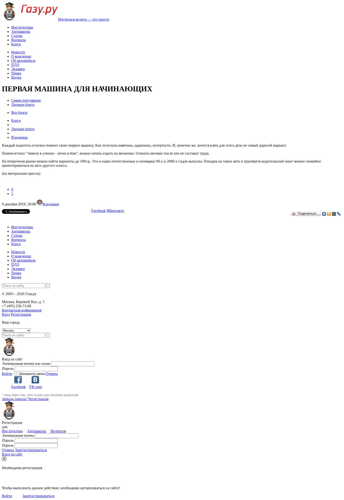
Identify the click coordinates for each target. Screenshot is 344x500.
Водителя (58, 431)
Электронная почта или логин (26, 364)
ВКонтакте (115, 211)
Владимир (51, 204)
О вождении (21, 56)
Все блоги (19, 113)
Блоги (16, 44)
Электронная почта (18, 435)
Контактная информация (21, 310)
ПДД (15, 65)
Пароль (8, 368)
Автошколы (20, 31)
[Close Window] (4, 458)
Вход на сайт (12, 454)
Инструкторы (22, 27)
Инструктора (12, 431)
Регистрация (21, 314)
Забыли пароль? (14, 399)
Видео (16, 77)
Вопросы (18, 40)
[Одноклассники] (329, 214)
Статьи (16, 36)
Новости (18, 52)
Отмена (52, 374)
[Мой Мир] (334, 214)
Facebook (98, 211)
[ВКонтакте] (324, 214)
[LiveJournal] (339, 214)
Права (16, 73)
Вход (6, 314)
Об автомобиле (23, 61)
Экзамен (18, 69)
